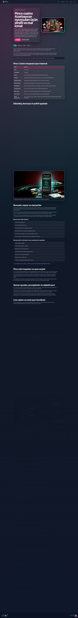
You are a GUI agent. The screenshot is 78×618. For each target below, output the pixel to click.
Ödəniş (71, 1)
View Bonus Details (25, 39)
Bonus (67, 1)
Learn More (18, 39)
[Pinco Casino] (6, 2)
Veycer (24, 45)
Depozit (28, 45)
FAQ (74, 1)
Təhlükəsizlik (63, 1)
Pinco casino (15, 126)
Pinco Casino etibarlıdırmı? (19, 604)
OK (5, 615)
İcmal (58, 1)
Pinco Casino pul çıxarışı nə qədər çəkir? (21, 597)
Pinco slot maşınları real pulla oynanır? (21, 593)
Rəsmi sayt (19, 45)
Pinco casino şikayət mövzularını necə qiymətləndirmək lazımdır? (26, 600)
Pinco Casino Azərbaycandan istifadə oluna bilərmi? (23, 583)
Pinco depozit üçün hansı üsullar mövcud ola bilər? (23, 590)
